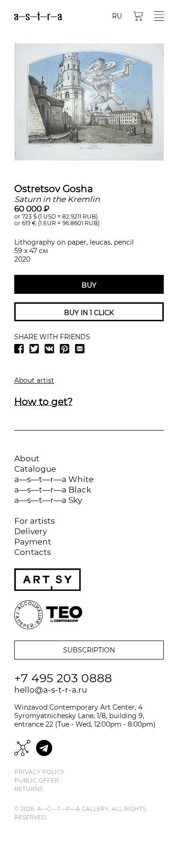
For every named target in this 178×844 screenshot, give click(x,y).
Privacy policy (39, 772)
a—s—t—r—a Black (52, 489)
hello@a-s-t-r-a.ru (50, 690)
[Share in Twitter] (34, 348)
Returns (28, 789)
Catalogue (35, 469)
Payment (32, 541)
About (26, 458)
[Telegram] (44, 748)
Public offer (36, 780)
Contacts (32, 552)
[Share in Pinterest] (64, 348)
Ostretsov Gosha (53, 188)
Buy (89, 285)
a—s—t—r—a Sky (48, 500)
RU (117, 16)
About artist (34, 380)
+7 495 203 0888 (63, 678)
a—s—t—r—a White (54, 479)
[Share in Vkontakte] (49, 348)
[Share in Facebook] (19, 348)
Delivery (30, 531)
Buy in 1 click (89, 312)
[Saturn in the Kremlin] (89, 102)
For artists (34, 521)
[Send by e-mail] (79, 348)
